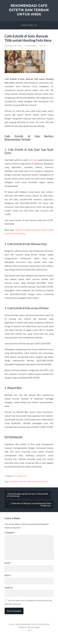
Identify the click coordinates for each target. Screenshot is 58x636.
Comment (10, 533)
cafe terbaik (32, 481)
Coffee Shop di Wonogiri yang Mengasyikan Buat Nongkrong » (31, 504)
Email (8, 575)
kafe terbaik (43, 481)
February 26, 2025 (13, 46)
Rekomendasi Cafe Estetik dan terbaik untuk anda (29, 9)
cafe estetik (13, 481)
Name (8, 563)
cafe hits (22, 481)
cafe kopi (33, 160)
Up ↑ (30, 630)
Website (9, 588)
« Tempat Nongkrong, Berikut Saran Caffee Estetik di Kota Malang (27, 495)
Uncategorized (21, 476)
